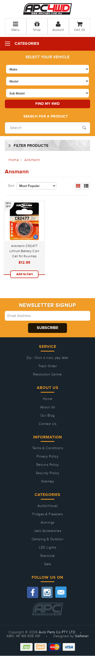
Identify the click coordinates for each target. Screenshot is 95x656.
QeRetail (81, 636)
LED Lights (47, 548)
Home (47, 399)
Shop (37, 30)
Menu (15, 30)
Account (58, 30)
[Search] (84, 127)
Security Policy (47, 473)
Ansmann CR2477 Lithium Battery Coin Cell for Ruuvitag (24, 251)
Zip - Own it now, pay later (48, 358)
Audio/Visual (47, 506)
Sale (47, 564)
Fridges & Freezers (47, 514)
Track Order (47, 366)
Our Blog (47, 416)
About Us (47, 407)
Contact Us (47, 424)
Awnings (47, 523)
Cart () (79, 30)
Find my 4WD (47, 103)
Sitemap (47, 481)
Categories (27, 43)
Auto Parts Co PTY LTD (57, 632)
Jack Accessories (47, 531)
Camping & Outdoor (48, 539)
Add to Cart (24, 274)
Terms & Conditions (47, 448)
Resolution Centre (47, 374)
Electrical (47, 556)
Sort (11, 186)
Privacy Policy (47, 456)
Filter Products (31, 145)
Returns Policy (47, 465)
